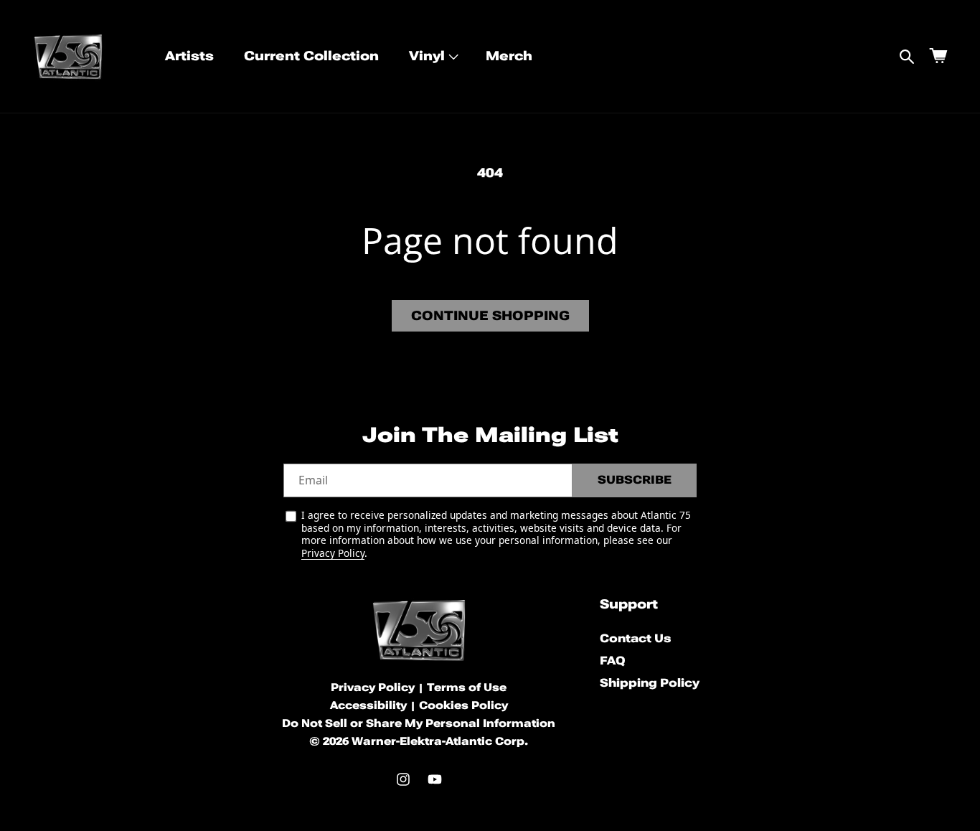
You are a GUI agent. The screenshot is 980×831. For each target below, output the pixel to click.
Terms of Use (467, 687)
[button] (432, 56)
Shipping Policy (649, 683)
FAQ (613, 660)
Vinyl (427, 55)
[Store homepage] (419, 630)
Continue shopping (490, 315)
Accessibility (368, 705)
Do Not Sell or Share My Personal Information (418, 723)
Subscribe (635, 480)
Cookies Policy (463, 705)
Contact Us (636, 639)
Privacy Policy (332, 553)
